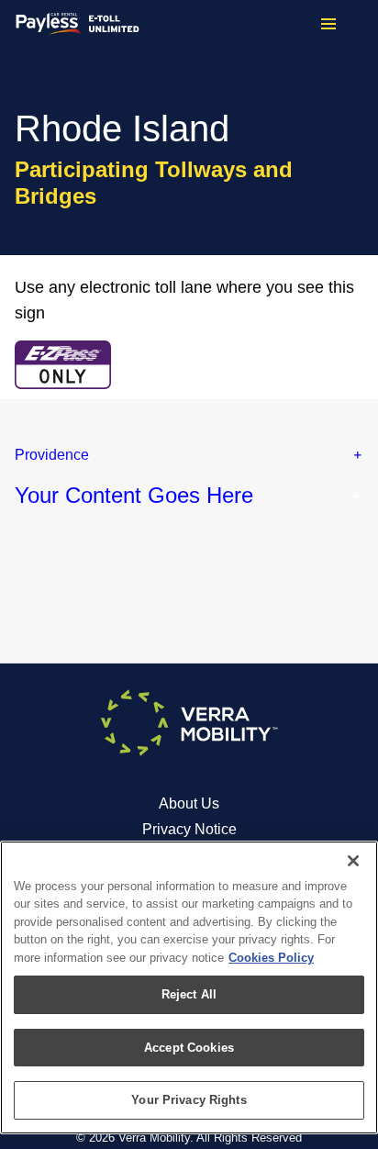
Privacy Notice (189, 829)
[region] (189, 987)
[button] (189, 455)
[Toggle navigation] (328, 23)
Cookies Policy (271, 958)
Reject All (189, 994)
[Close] (353, 861)
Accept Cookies (189, 1047)
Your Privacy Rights (188, 1100)
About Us (189, 803)
